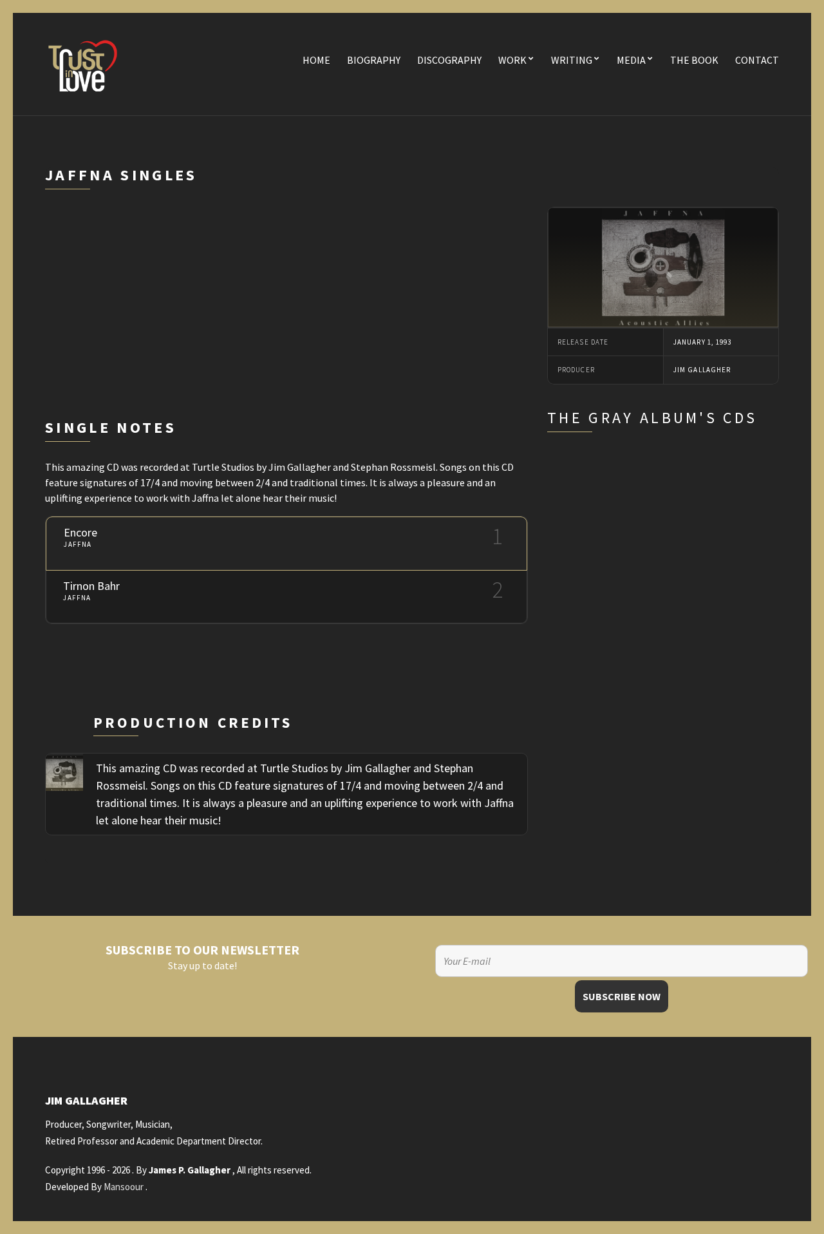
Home (316, 59)
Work (512, 59)
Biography (373, 59)
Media (631, 59)
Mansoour (124, 1187)
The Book (694, 59)
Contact (757, 59)
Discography (449, 59)
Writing (571, 59)
